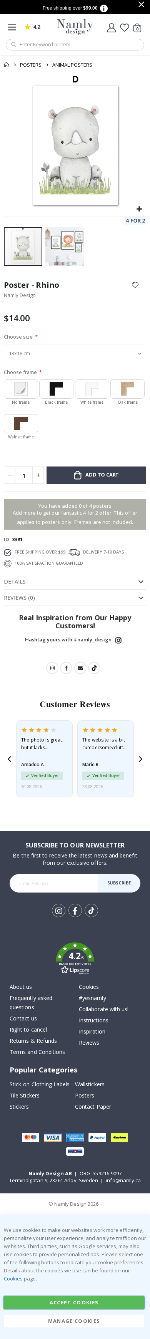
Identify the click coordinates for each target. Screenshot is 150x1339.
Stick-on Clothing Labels (40, 1084)
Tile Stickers (25, 1095)
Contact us (23, 1018)
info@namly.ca (123, 1180)
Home (6, 64)
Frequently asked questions (31, 1002)
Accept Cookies (74, 1302)
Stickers (19, 1106)
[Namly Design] (75, 27)
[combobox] (75, 44)
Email (80, 668)
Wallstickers (90, 1084)
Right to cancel (28, 1029)
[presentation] (9, 759)
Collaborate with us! (103, 1009)
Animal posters (72, 64)
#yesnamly (92, 998)
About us (21, 986)
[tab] (75, 582)
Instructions (93, 1020)
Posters (31, 64)
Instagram (118, 640)
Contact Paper (93, 1106)
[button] (139, 209)
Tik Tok (91, 916)
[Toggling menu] (14, 27)
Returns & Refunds (33, 1040)
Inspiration (92, 1031)
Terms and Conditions (37, 1051)
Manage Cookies (74, 1320)
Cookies (89, 986)
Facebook (66, 668)
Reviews (89, 1042)
